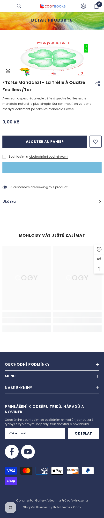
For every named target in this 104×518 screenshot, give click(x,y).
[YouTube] (28, 452)
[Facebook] (12, 452)
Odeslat (83, 433)
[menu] (5, 6)
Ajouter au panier (45, 141)
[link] (26, 320)
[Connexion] (83, 6)
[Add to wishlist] (95, 142)
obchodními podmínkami (48, 156)
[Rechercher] (19, 6)
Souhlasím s (18, 156)
